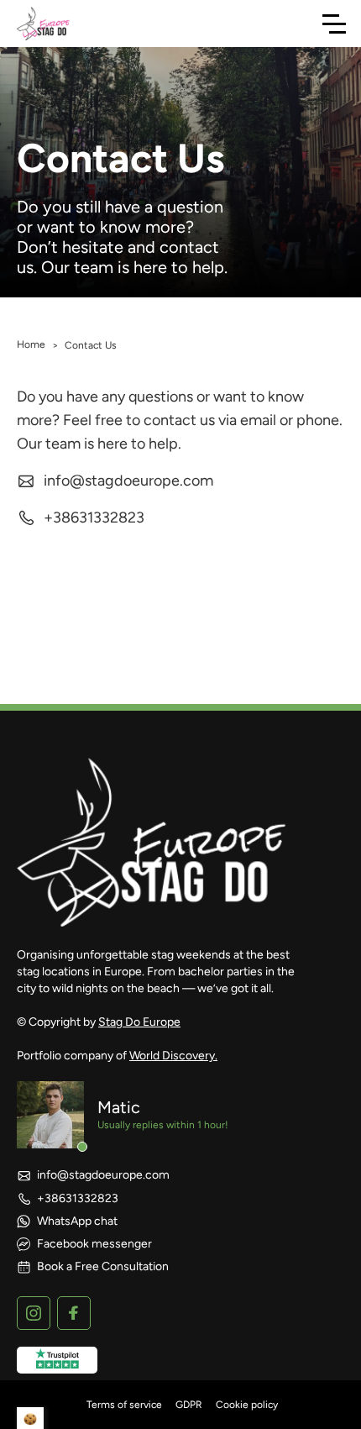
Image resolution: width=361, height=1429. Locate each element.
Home (31, 344)
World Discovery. (173, 1055)
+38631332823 (94, 517)
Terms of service (124, 1405)
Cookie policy (247, 1405)
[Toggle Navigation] (334, 23)
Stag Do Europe (139, 1022)
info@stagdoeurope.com (128, 480)
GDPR (188, 1405)
